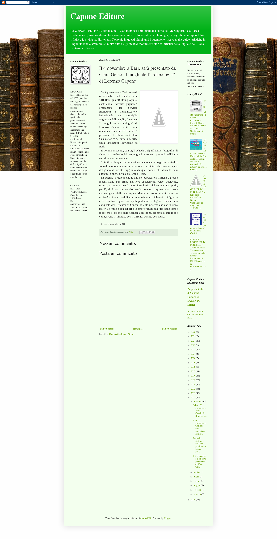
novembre (198, 401)
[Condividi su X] (147, 232)
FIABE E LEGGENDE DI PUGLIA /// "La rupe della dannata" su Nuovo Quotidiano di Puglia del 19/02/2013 (198, 192)
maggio (197, 485)
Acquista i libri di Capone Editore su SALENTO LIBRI (195, 296)
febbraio (198, 489)
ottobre (197, 472)
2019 (193, 362)
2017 (193, 371)
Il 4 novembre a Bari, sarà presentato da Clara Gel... (199, 461)
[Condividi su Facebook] (150, 232)
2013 (193, 388)
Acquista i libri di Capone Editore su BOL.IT (195, 314)
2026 (193, 331)
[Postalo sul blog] (144, 232)
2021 (193, 353)
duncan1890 (145, 518)
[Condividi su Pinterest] (153, 232)
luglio (197, 476)
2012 (193, 393)
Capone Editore (97, 16)
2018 (193, 366)
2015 (193, 379)
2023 (193, 345)
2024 (193, 340)
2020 (193, 358)
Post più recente (107, 328)
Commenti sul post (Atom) (121, 333)
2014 (193, 384)
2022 (193, 349)
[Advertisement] (80, 265)
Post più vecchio (169, 328)
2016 (193, 375)
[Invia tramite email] (141, 232)
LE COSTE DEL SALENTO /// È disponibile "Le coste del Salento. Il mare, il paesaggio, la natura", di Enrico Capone (198, 154)
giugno (197, 480)
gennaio (197, 494)
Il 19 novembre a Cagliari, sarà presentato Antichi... (199, 427)
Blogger (167, 518)
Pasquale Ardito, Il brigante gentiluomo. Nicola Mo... (199, 445)
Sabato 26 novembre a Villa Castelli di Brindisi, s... (200, 410)
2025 (193, 336)
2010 (193, 499)
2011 (193, 397)
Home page (138, 328)
